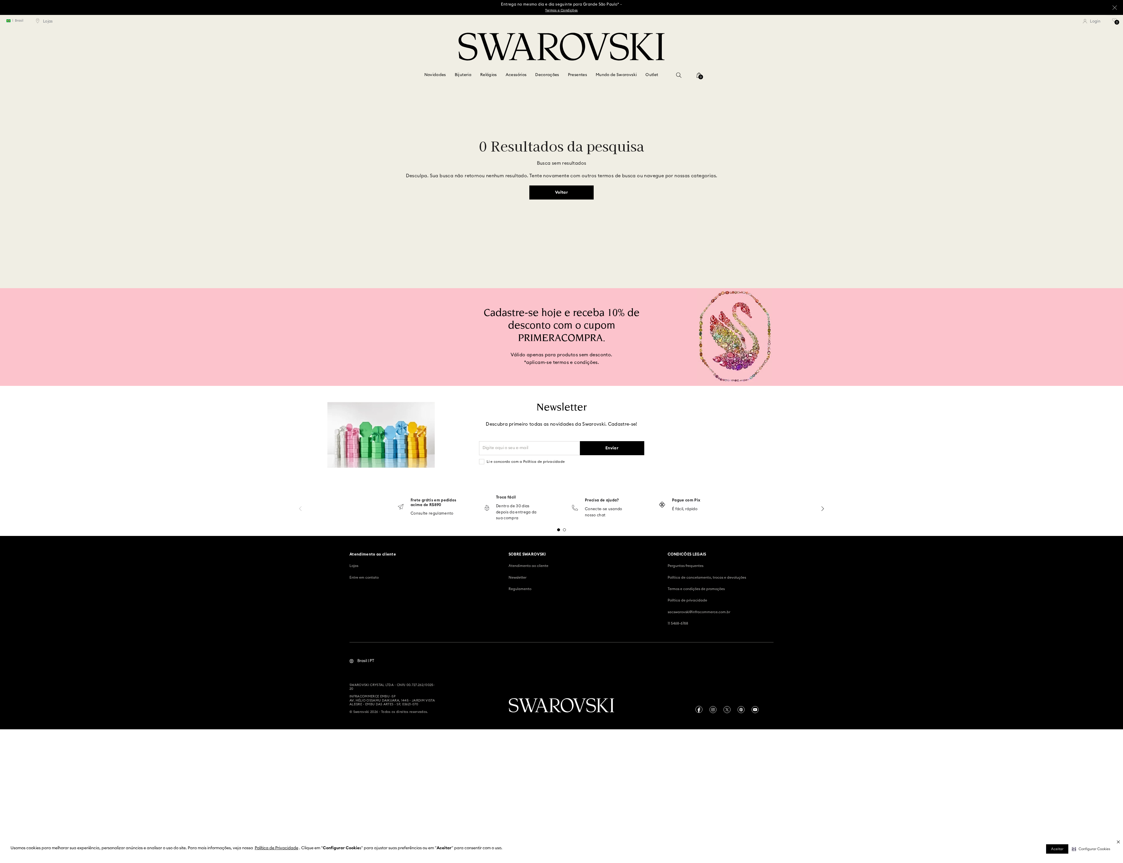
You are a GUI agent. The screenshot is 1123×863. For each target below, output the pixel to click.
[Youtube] (755, 709)
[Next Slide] (822, 508)
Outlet (651, 75)
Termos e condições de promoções (696, 589)
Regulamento (520, 589)
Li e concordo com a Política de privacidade (526, 461)
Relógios (488, 75)
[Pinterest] (741, 709)
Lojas (353, 566)
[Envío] (401, 507)
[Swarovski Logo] (561, 706)
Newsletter (517, 577)
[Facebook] (699, 709)
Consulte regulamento (432, 513)
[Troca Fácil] (487, 508)
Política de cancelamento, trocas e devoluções (707, 577)
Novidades (435, 75)
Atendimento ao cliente (528, 566)
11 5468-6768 (678, 623)
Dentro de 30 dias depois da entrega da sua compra (516, 512)
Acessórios (516, 75)
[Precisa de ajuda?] (575, 508)
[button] (1091, 849)
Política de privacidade (687, 600)
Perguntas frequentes (685, 566)
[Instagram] (713, 709)
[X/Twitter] (727, 709)
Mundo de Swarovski (616, 75)
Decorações (547, 75)
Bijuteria (463, 75)
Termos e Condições (561, 10)
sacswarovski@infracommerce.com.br (699, 612)
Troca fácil (506, 497)
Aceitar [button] (1057, 849)
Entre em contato (364, 577)
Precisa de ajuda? (602, 500)
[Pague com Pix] (662, 505)
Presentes (577, 75)
